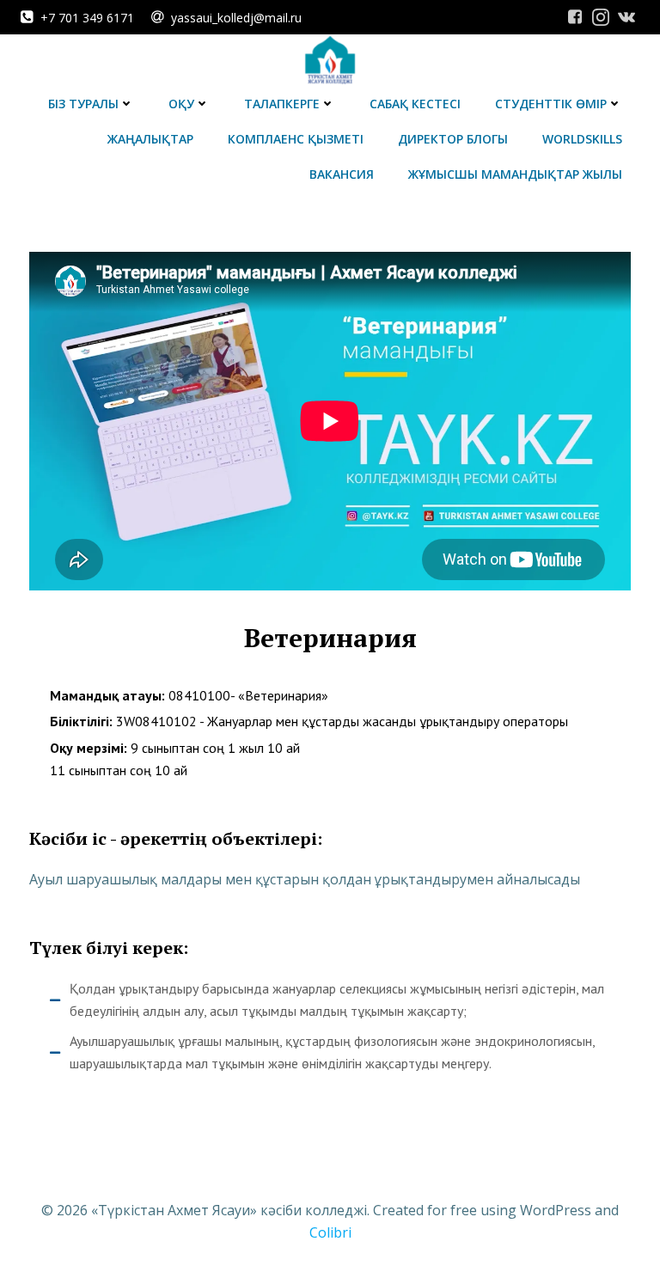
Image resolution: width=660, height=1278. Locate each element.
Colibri (330, 1232)
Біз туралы (83, 103)
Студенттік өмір (551, 103)
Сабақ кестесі (415, 103)
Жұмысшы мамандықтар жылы (515, 174)
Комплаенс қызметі (296, 139)
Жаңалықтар (150, 139)
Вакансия (341, 174)
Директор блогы (453, 139)
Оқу (181, 103)
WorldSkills (582, 139)
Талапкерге (282, 103)
